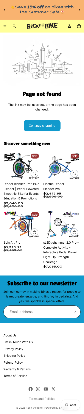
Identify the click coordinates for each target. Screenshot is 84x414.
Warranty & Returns (17, 369)
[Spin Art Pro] (22, 224)
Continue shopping (42, 125)
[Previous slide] (4, 10)
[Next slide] (79, 10)
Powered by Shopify (56, 407)
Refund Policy (13, 362)
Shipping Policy (14, 355)
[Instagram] (38, 389)
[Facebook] (30, 389)
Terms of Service (15, 376)
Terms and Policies (42, 398)
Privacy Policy (13, 349)
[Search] (14, 26)
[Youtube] (45, 389)
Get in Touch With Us (18, 342)
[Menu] (5, 26)
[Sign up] (74, 311)
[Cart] (79, 26)
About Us (9, 335)
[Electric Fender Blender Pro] (62, 166)
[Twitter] (53, 389)
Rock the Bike (34, 407)
